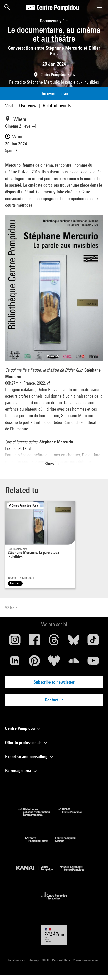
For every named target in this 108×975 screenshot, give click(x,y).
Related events (57, 105)
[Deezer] (54, 662)
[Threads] (54, 641)
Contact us (54, 699)
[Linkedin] (15, 662)
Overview (28, 105)
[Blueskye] (73, 641)
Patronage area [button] (18, 770)
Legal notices (16, 960)
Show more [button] (54, 463)
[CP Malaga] (69, 843)
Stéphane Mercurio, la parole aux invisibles (63, 82)
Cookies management (86, 960)
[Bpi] (37, 814)
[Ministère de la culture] (54, 935)
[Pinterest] (34, 662)
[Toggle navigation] (99, 7)
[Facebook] (34, 641)
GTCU (46, 960)
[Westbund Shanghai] (76, 872)
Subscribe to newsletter (54, 682)
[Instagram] (15, 641)
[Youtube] (93, 662)
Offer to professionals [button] (23, 742)
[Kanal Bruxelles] (38, 872)
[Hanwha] (54, 901)
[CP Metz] (40, 843)
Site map (34, 960)
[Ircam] (73, 814)
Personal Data (61, 960)
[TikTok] (93, 641)
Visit (9, 105)
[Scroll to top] (96, 963)
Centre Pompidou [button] (20, 728)
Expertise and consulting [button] (27, 756)
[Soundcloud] (73, 662)
